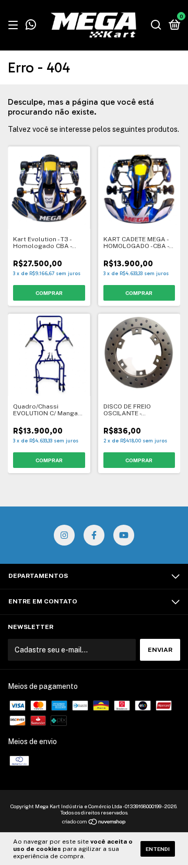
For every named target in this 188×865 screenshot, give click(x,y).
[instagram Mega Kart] (64, 535)
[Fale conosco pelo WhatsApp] (31, 26)
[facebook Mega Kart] (94, 535)
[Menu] (15, 25)
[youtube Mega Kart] (123, 535)
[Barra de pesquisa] (156, 25)
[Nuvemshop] (94, 823)
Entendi (158, 849)
